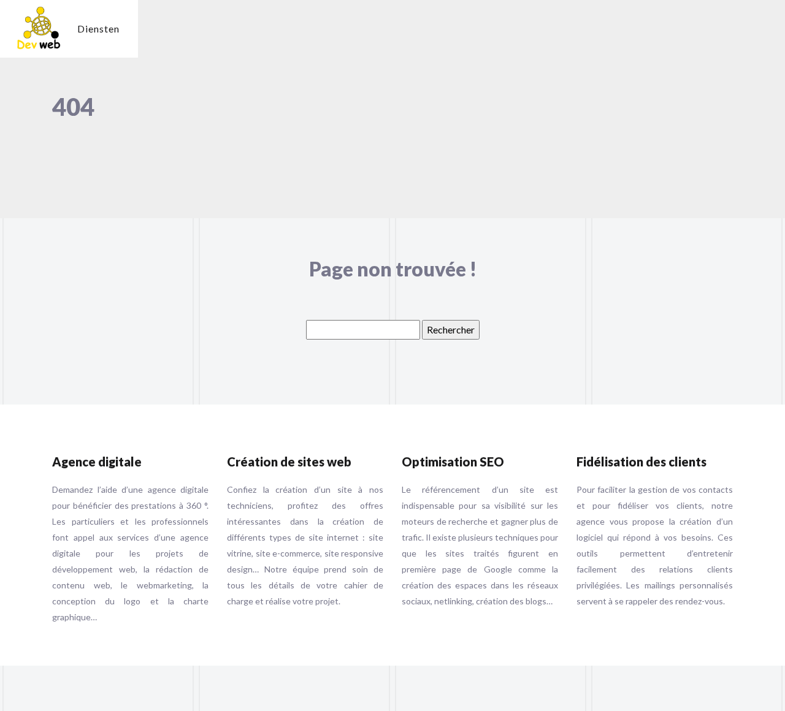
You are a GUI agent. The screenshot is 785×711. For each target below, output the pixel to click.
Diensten (98, 28)
